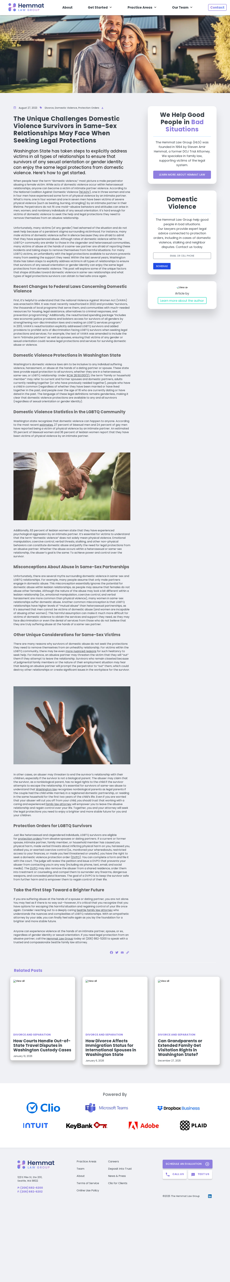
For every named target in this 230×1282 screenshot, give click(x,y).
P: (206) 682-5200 (30, 1188)
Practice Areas (140, 7)
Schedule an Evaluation (184, 1164)
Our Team (180, 7)
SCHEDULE (162, 266)
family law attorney (58, 804)
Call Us (178, 1174)
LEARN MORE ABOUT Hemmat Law (182, 175)
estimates (46, 425)
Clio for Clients (117, 1183)
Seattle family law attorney (95, 910)
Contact (217, 7)
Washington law (46, 789)
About (67, 7)
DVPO (76, 857)
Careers (113, 1161)
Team (80, 1169)
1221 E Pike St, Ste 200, (30, 1177)
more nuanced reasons (80, 651)
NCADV (85, 192)
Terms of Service (88, 1183)
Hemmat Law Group (59, 939)
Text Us (203, 1174)
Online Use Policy (88, 1190)
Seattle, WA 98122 (28, 1180)
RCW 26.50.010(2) (78, 375)
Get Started (98, 7)
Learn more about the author (182, 301)
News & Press (117, 1176)
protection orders (30, 839)
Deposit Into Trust (120, 1169)
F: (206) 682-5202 (30, 1192)
